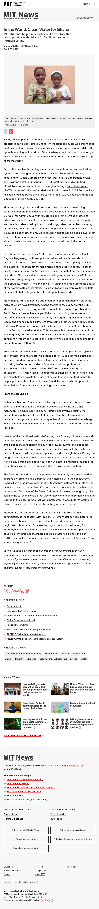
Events (17, 897)
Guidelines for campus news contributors (72, 839)
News (69, 870)
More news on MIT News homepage (22, 735)
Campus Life (40, 870)
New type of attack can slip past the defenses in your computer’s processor (35, 723)
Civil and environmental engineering (23, 653)
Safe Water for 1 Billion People (21, 611)
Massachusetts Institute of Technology (22, 891)
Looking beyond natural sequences (82, 704)
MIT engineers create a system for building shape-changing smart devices (82, 723)
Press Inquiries (58, 814)
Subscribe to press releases (73, 830)
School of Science (16, 795)
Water (84, 659)
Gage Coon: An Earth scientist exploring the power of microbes (34, 706)
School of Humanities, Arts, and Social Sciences (31, 787)
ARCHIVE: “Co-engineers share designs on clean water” (35, 639)
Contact (41, 897)
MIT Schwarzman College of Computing (27, 799)
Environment (51, 653)
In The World (11, 550)
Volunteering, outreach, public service (58, 659)
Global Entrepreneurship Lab (21, 620)
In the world (79, 653)
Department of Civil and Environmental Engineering (32, 615)
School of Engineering (18, 783)
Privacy (7, 900)
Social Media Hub (32, 900)
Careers (32, 897)
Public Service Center (17, 625)
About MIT (40, 874)
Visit (6, 897)
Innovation (71, 867)
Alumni (7, 874)
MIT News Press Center (62, 809)
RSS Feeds (56, 819)
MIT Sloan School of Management (24, 791)
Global (8, 659)
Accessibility (17, 900)
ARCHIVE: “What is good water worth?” (26, 634)
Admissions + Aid (12, 870)
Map (11, 897)
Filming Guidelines (13, 819)
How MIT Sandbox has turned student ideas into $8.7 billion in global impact (82, 688)
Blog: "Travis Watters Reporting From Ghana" (29, 629)
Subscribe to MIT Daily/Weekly (26, 830)
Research (39, 867)
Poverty (19, 659)
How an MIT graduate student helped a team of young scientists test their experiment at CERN (35, 689)
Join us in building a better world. (20, 882)
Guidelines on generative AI (26, 848)
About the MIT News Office (18, 809)
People (25, 897)
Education (8, 867)
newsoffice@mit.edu (43, 567)
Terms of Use (11, 814)
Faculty (65, 653)
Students (31, 659)
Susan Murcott (14, 606)
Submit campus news (26, 839)
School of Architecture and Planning (25, 779)
